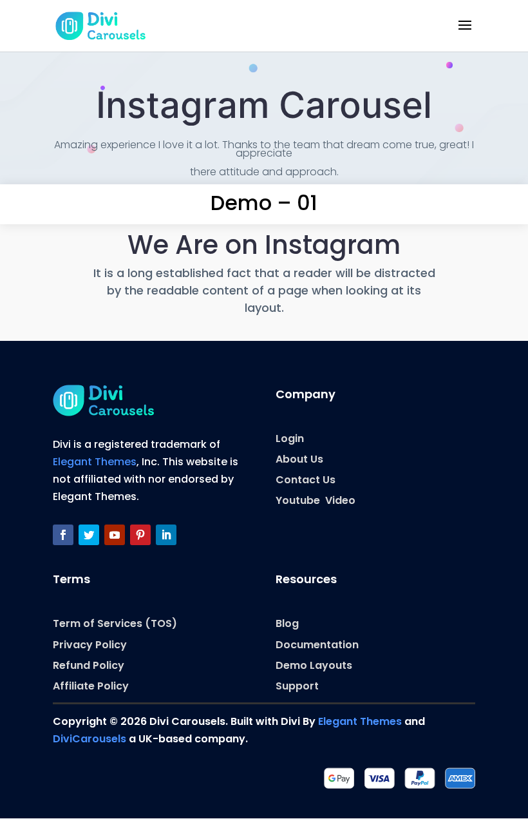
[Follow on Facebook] (63, 535)
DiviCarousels (89, 738)
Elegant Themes (95, 461)
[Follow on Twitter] (89, 535)
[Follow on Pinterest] (140, 535)
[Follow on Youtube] (114, 535)
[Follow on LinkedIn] (166, 535)
